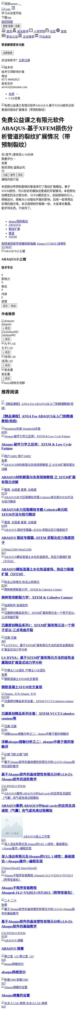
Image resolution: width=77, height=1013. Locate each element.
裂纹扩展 (14, 228)
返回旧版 (7, 21)
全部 (11, 94)
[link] (13, 251)
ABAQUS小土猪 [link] (13, 259)
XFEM (13, 236)
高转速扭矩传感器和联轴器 (18, 243)
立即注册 (24, 60)
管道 (11, 233)
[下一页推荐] (2, 400)
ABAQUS (15, 224)
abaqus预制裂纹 (18, 221)
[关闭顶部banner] (19, 4)
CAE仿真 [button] (14, 98)
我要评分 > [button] (8, 158)
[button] (38, 107)
